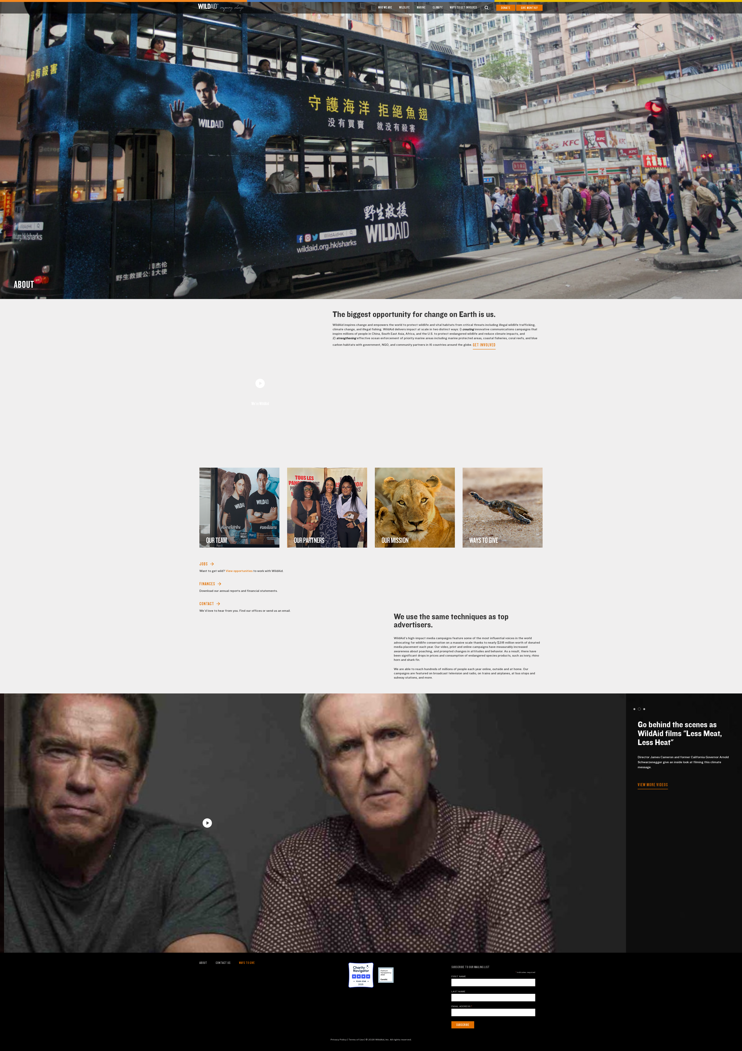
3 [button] (643, 709)
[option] (371, 149)
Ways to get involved (463, 7)
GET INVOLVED (484, 344)
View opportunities (239, 571)
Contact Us (223, 963)
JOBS (203, 564)
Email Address (461, 1006)
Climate (438, 7)
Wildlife (404, 7)
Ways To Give (247, 963)
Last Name (458, 991)
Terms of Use (356, 1039)
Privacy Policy (339, 1039)
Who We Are (385, 7)
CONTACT (206, 603)
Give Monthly (529, 8)
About (203, 963)
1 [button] (634, 709)
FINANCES (207, 583)
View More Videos (648, 770)
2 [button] (639, 709)
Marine (421, 7)
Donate (506, 8)
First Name (458, 976)
